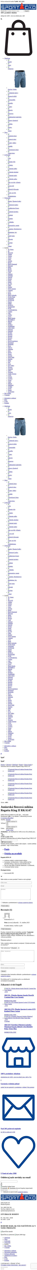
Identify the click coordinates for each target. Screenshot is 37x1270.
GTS (9, 292)
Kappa (10, 302)
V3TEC (10, 378)
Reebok (10, 334)
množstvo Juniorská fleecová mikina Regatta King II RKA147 (18, 838)
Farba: (2, 828)
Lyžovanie (7, 155)
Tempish (10, 369)
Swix (9, 364)
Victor (9, 380)
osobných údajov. (23, 1192)
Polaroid (10, 331)
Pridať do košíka (7, 842)
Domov (3, 764)
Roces (9, 339)
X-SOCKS (11, 392)
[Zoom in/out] (7, 1267)
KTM (9, 308)
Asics (9, 259)
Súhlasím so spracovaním (15, 1192)
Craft (9, 272)
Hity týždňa (7, 393)
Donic (9, 280)
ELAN (10, 284)
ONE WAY (11, 328)
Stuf (9, 362)
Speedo (10, 356)
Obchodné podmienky (10, 1252)
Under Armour (12, 374)
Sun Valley (11, 365)
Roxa (9, 346)
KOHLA (10, 305)
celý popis (25, 814)
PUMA (10, 333)
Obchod (8, 764)
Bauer (9, 262)
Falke (9, 285)
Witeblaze (10, 385)
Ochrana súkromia (9, 1254)
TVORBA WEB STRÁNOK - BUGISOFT (13, 1265)
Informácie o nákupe (10, 398)
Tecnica (10, 367)
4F (8, 251)
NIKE (9, 323)
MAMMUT (11, 320)
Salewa (10, 347)
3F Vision (10, 249)
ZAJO (9, 388)
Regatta (10, 336)
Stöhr (9, 360)
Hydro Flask (11, 297)
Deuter (10, 279)
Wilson (10, 383)
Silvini (10, 352)
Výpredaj (7, 395)
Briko (9, 267)
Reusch (10, 338)
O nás (6, 401)
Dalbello (10, 275)
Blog (5, 400)
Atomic (10, 261)
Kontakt (6, 403)
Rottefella (10, 344)
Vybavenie (7, 198)
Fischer (10, 287)
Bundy (21, 764)
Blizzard (10, 266)
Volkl (9, 382)
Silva (9, 351)
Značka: (3, 819)
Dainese (10, 274)
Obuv (6, 132)
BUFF (10, 269)
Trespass (10, 372)
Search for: (4, 11)
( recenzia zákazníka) (7, 818)
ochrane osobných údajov (25, 902)
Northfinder (11, 326)
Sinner (10, 354)
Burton (10, 271)
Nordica (10, 324)
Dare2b (10, 277)
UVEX (10, 377)
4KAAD (10, 253)
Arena (9, 257)
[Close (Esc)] (1, 1267)
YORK (10, 387)
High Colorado (12, 295)
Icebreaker (11, 298)
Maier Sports (11, 318)
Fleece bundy (28, 764)
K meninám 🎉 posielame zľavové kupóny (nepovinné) (16, 1188)
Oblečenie (7, 58)
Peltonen (10, 329)
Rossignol (11, 342)
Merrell (10, 321)
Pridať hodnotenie (6, 929)
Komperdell (11, 307)
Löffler (10, 315)
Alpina (10, 256)
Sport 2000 (11, 357)
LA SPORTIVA (12, 310)
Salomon (10, 349)
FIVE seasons (12, 289)
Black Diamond (12, 264)
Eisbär (9, 282)
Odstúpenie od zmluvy (10, 1255)
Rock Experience (13, 341)
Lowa (9, 316)
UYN (9, 375)
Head (9, 293)
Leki (9, 313)
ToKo (9, 370)
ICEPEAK (11, 300)
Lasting (10, 311)
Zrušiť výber (9, 830)
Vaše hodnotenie (6, 948)
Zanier (10, 390)
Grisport (10, 290)
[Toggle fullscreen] (5, 1267)
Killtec (10, 303)
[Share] (3, 1267)
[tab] (20, 849)
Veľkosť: (3, 823)
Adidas (10, 254)
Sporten (10, 359)
